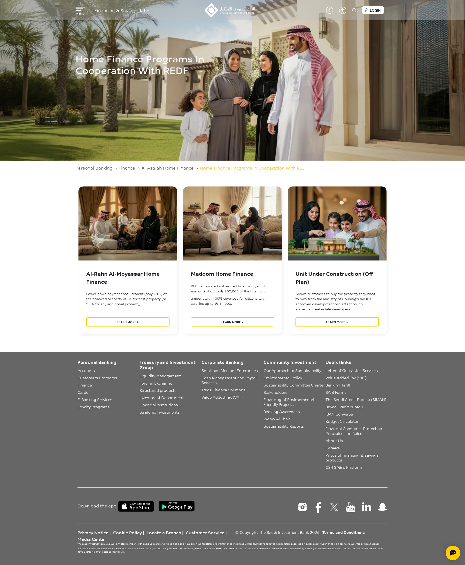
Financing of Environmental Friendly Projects (289, 402)
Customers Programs (97, 377)
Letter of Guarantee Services (352, 370)
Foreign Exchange (156, 382)
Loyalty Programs (94, 406)
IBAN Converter (340, 413)
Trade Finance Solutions (224, 389)
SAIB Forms (336, 392)
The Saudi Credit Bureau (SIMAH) (356, 399)
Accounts (86, 370)
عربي (329, 10)
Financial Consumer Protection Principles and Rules (354, 431)
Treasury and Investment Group (167, 364)
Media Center (92, 539)
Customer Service (205, 532)
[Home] (229, 10)
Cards (83, 392)
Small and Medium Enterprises (230, 370)
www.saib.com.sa (269, 548)
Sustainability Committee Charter (294, 384)
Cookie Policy (127, 532)
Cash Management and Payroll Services (230, 380)
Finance (127, 167)
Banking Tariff (338, 384)
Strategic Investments (160, 412)
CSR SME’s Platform (344, 467)
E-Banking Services (95, 399)
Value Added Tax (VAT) (222, 397)
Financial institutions (159, 404)
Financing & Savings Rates (122, 10)
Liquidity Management (160, 375)
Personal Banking (94, 167)
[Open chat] (453, 553)
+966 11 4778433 (226, 548)
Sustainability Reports (284, 426)
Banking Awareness (282, 411)
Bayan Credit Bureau (344, 406)
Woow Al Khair (277, 418)
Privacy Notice (93, 532)
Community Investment (290, 362)
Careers (333, 447)
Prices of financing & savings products (353, 457)
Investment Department (162, 397)
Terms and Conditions (343, 532)
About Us (334, 440)
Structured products (158, 390)
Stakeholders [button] (275, 392)
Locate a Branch (164, 532)
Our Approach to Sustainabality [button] (292, 370)
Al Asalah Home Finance (167, 167)
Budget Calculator (342, 421)
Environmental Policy (283, 377)
